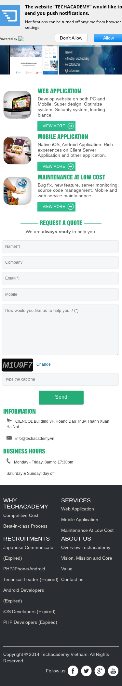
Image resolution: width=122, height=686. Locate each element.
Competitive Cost (20, 515)
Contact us (72, 579)
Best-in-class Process (25, 526)
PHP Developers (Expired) (30, 622)
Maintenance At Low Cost (87, 530)
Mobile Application (79, 519)
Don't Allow (71, 37)
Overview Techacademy (85, 547)
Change (43, 364)
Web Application (77, 508)
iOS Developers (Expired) (29, 611)
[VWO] (25, 38)
